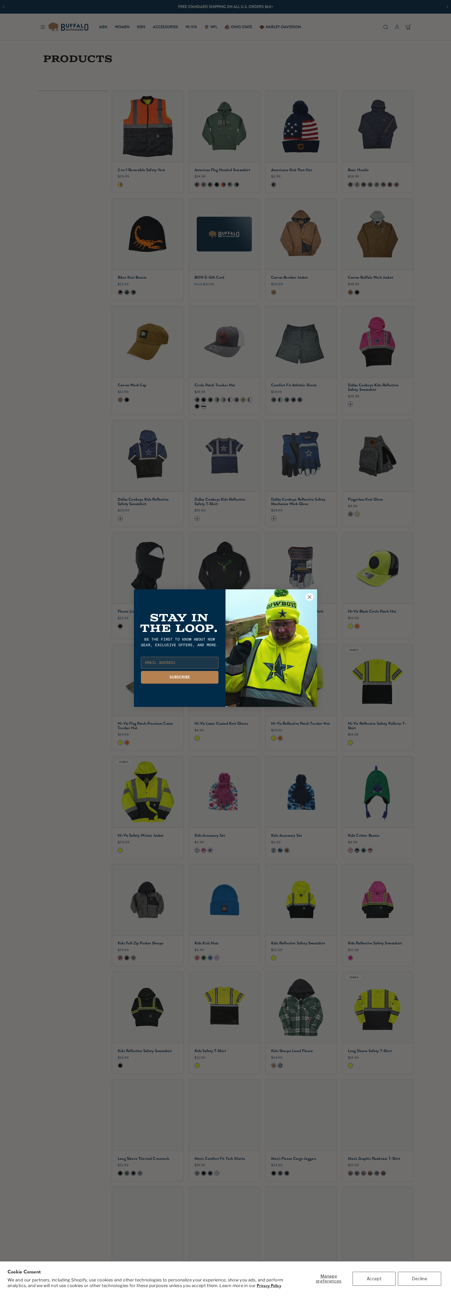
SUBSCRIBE (180, 677)
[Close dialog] (309, 597)
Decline (419, 1278)
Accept (374, 1278)
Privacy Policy (269, 1286)
